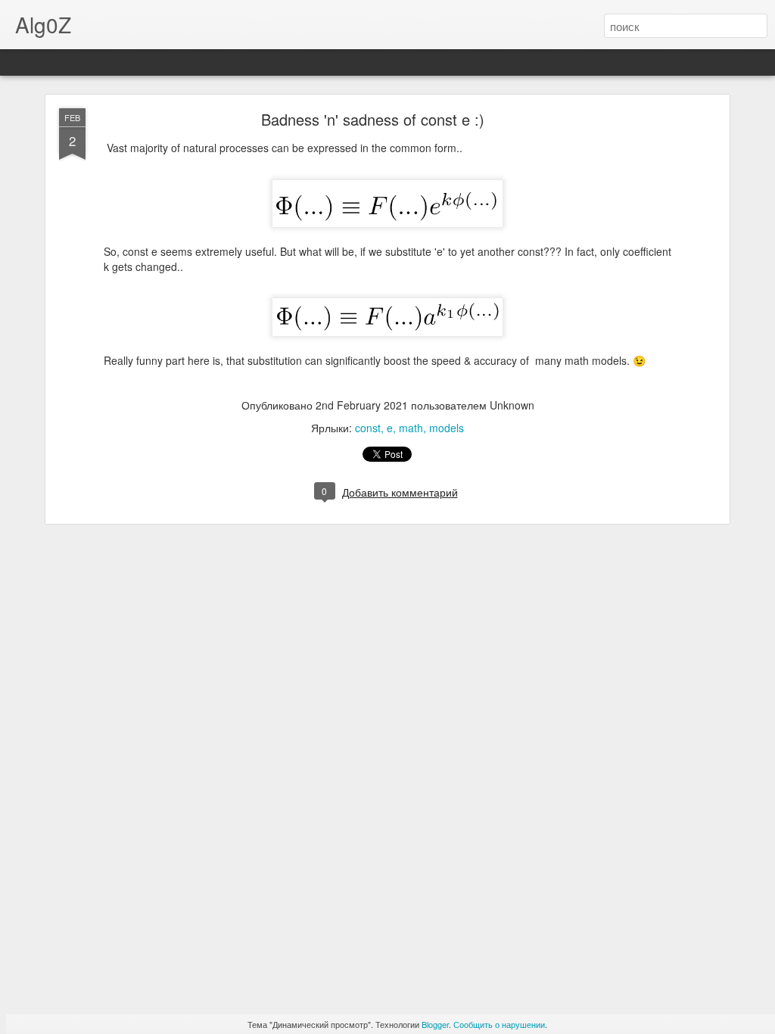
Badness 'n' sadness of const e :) (372, 119)
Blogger (435, 1024)
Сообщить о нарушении (499, 1024)
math (411, 427)
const (368, 427)
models (446, 427)
